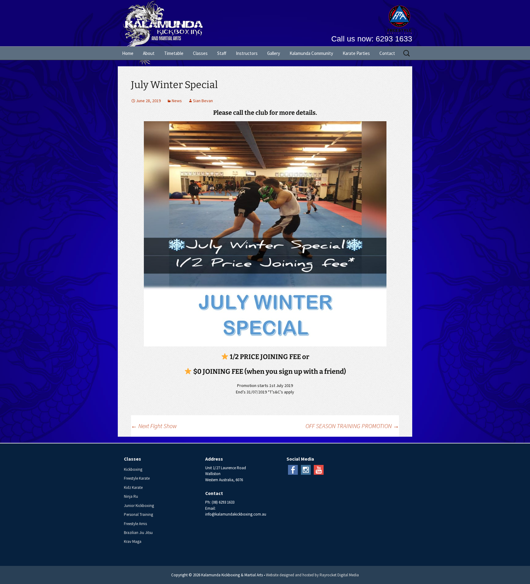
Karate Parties (356, 53)
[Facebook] (292, 469)
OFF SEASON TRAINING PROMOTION (352, 426)
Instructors (247, 53)
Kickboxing (133, 469)
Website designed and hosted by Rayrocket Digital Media (312, 575)
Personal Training (138, 514)
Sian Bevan (203, 100)
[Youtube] (318, 469)
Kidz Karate (133, 487)
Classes (200, 53)
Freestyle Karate (137, 478)
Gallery (273, 53)
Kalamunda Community (311, 53)
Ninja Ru (131, 496)
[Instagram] (305, 469)
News (177, 100)
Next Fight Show (154, 426)
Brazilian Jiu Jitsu (138, 532)
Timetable (173, 53)
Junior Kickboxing (139, 505)
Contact (387, 53)
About (149, 53)
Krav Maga (132, 541)
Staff (221, 53)
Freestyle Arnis (135, 523)
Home (127, 53)
